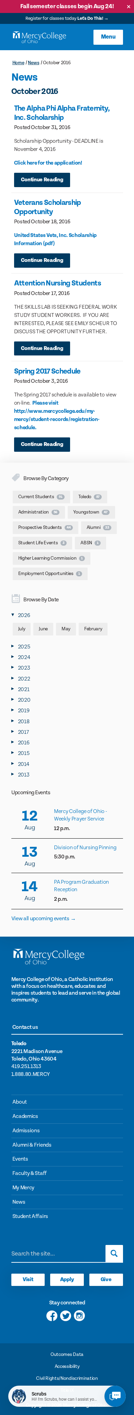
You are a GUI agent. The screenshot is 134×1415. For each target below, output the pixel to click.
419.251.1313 (26, 1066)
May (66, 629)
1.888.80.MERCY (30, 1074)
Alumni (98, 527)
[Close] (128, 6)
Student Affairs (30, 1216)
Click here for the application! (48, 163)
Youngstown (90, 512)
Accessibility (67, 1366)
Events (20, 1159)
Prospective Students (44, 527)
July (21, 629)
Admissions (26, 1130)
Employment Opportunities (49, 573)
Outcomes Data (67, 1354)
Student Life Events (41, 543)
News (33, 63)
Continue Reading (42, 180)
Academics (25, 1116)
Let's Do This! (90, 18)
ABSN (89, 543)
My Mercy (23, 1188)
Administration (38, 512)
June (43, 629)
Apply (67, 1279)
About (19, 1102)
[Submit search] (114, 1253)
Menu (108, 36)
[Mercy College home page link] (39, 37)
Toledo (89, 497)
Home (18, 63)
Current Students (40, 497)
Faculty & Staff (29, 1173)
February (93, 629)
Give (106, 1279)
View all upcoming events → (43, 918)
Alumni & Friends (32, 1145)
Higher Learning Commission (50, 558)
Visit (28, 1279)
